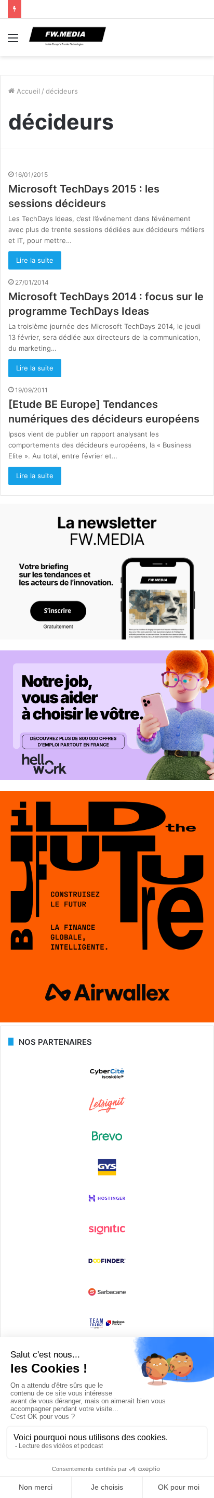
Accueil (27, 91)
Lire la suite (35, 260)
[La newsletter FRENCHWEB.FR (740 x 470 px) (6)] (107, 637)
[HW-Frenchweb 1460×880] (107, 777)
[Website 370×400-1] (107, 1020)
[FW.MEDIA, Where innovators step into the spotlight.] (67, 37)
